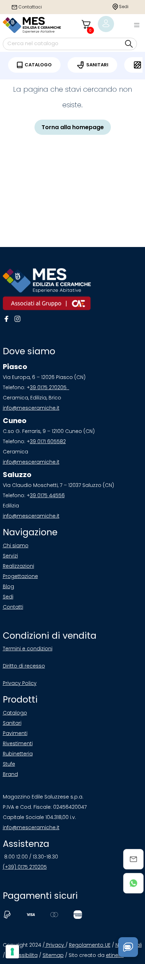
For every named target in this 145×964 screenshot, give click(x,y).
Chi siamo (16, 545)
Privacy (55, 944)
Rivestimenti (18, 743)
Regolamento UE (90, 944)
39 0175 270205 (49, 387)
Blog (8, 586)
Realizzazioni (18, 566)
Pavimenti (15, 733)
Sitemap (53, 955)
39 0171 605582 (48, 441)
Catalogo (15, 712)
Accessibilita (22, 955)
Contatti (13, 606)
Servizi (10, 555)
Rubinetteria (18, 753)
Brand (10, 774)
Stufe (9, 763)
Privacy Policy (20, 683)
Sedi (123, 7)
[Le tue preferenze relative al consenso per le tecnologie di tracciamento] (12, 951)
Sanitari (12, 723)
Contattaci (29, 7)
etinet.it (115, 955)
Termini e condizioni (27, 648)
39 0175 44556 (47, 495)
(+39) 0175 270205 (25, 866)
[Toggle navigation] (137, 25)
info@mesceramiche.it (31, 407)
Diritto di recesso (24, 665)
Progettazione (20, 576)
